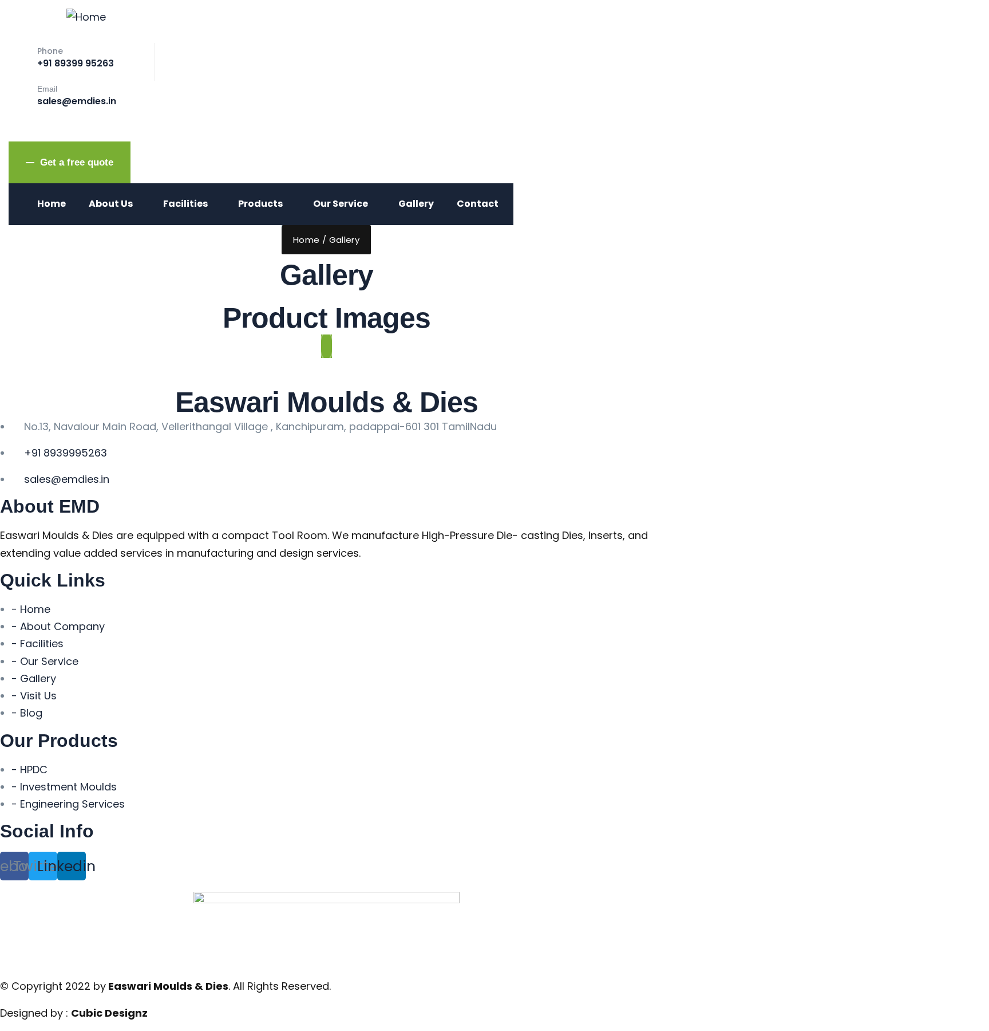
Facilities (185, 203)
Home (51, 203)
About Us (111, 203)
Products (260, 203)
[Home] (86, 17)
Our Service (340, 203)
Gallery (416, 203)
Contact (478, 203)
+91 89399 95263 (75, 63)
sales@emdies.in (76, 101)
